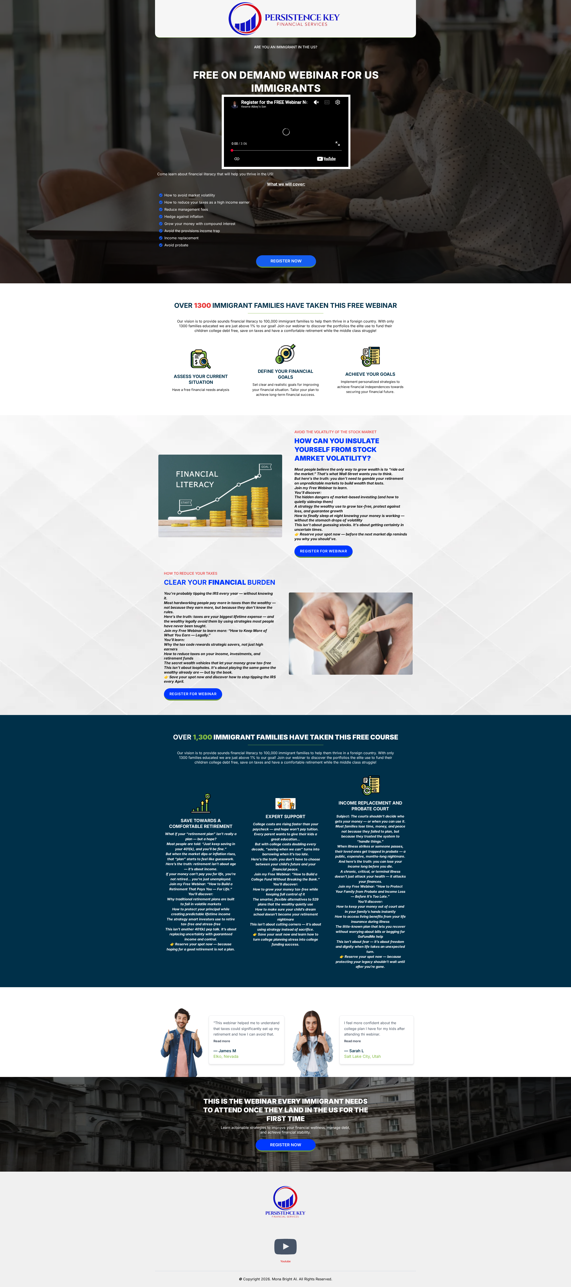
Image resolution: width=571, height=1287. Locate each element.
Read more (221, 1041)
